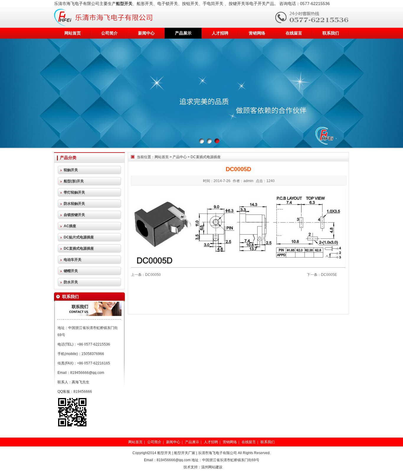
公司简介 (109, 33)
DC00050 (153, 275)
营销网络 (257, 33)
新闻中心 (146, 33)
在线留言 (294, 33)
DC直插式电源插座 (206, 157)
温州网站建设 (211, 467)
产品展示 (183, 33)
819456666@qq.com (87, 373)
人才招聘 (220, 33)
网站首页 (72, 33)
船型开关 (164, 453)
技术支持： (192, 467)
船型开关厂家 (184, 453)
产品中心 (180, 157)
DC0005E (329, 275)
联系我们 (330, 33)
